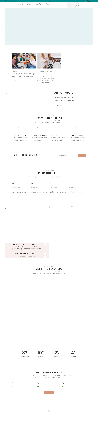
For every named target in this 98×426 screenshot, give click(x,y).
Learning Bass (74, 189)
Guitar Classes (18, 189)
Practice (18, 187)
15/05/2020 (15, 185)
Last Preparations (38, 189)
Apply (10, 1)
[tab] (29, 244)
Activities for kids (57, 189)
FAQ (14, 1)
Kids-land (14, 187)
